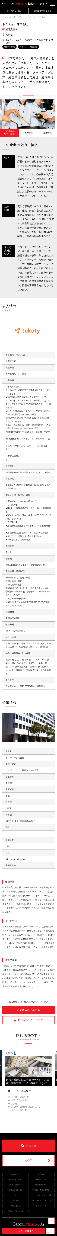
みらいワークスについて (40, 1200)
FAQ (15, 1195)
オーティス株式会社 (19, 1090)
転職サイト (40, 1206)
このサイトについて (15, 1185)
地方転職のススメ (41, 1179)
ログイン (42, 3)
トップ (5, 17)
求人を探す (18, 17)
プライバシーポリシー (40, 1195)
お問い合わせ (15, 1206)
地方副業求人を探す (15, 1179)
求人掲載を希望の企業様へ (41, 1190)
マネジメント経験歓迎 (28, 47)
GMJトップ (15, 1174)
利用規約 (15, 1200)
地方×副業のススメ (41, 1185)
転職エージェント (14, 1211)
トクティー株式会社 (36, 17)
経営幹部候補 (9, 47)
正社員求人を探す (14, 11)
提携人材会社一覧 (15, 1190)
